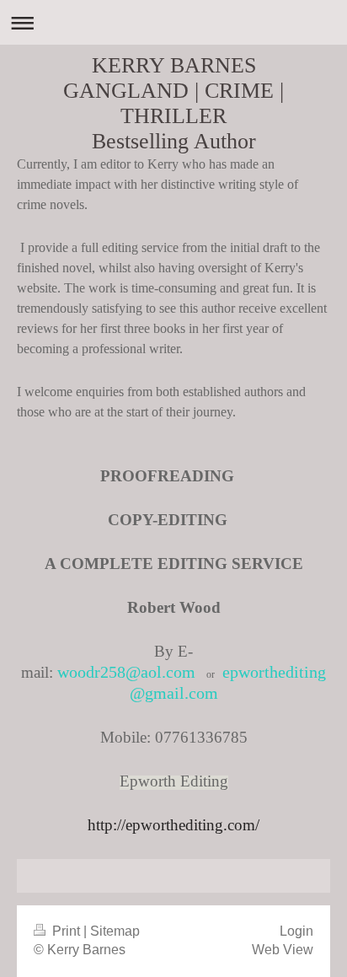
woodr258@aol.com (126, 672)
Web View (282, 949)
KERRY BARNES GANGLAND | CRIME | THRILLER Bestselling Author (173, 103)
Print (66, 931)
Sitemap (115, 931)
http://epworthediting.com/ (173, 825)
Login (296, 931)
